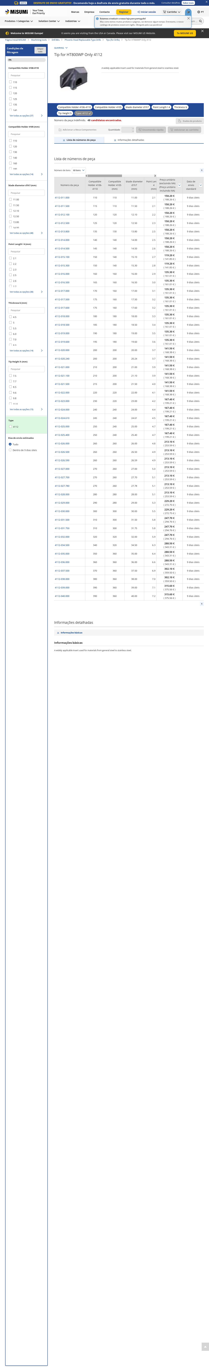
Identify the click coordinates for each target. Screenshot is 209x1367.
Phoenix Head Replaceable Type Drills (83, 39)
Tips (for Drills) (113, 39)
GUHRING (59, 47)
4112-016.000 (62, 273)
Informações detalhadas (131, 139)
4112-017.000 (62, 290)
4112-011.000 (62, 197)
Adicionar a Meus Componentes (79, 129)
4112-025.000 (62, 426)
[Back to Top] (205, 1347)
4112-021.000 (62, 367)
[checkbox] (26, 82)
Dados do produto (192, 121)
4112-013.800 (62, 231)
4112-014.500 (62, 248)
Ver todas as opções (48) (21, 232)
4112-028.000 (62, 494)
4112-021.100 (62, 375)
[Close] (188, 18)
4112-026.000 (62, 443)
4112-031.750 (62, 528)
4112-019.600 (62, 341)
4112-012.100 (62, 214)
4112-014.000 (62, 239)
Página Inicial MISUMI (15, 39)
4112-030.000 (62, 511)
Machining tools (39, 39)
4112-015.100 (62, 257)
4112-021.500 (62, 384)
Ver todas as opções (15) (21, 409)
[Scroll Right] (155, 176)
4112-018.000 (62, 316)
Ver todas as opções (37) (21, 115)
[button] (188, 3)
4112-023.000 (62, 401)
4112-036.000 (62, 562)
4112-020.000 (62, 350)
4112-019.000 (62, 333)
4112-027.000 (62, 468)
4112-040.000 (62, 596)
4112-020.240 (62, 358)
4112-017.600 (62, 307)
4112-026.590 (62, 460)
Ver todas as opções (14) (21, 174)
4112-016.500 (62, 282)
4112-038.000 (62, 579)
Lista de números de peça (81, 139)
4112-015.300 (62, 265)
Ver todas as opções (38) (21, 291)
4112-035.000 (62, 553)
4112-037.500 (62, 570)
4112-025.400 (62, 434)
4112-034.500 (62, 545)
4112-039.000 (62, 587)
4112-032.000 (62, 536)
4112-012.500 (62, 223)
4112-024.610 (62, 418)
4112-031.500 (62, 519)
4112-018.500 (62, 324)
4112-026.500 (62, 451)
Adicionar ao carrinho (186, 129)
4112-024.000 (62, 409)
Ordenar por (179, 185)
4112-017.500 (62, 299)
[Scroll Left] (86, 176)
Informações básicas (71, 632)
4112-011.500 (62, 206)
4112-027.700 (62, 477)
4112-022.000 (62, 392)
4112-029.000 (62, 502)
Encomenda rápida (152, 129)
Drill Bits (56, 39)
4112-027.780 (62, 485)
